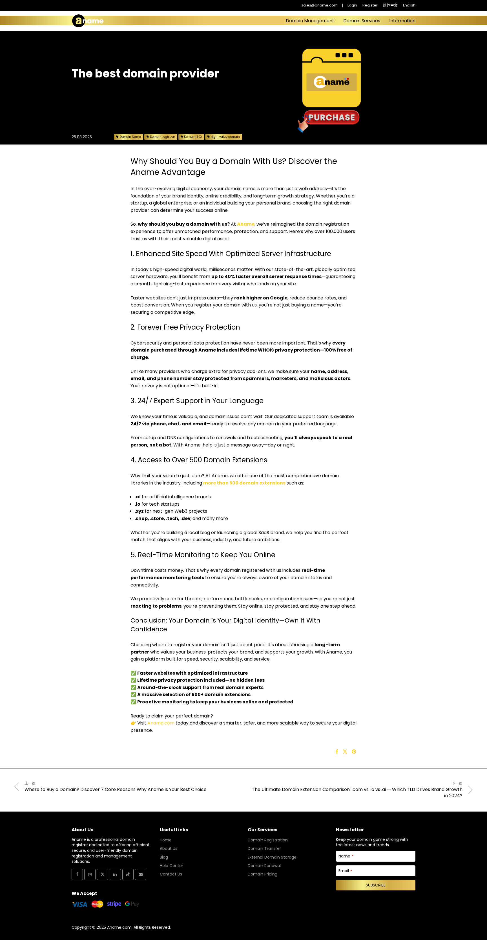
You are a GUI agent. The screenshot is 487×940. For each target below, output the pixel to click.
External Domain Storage (272, 857)
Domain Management (310, 20)
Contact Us (171, 874)
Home (166, 840)
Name (345, 856)
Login (352, 5)
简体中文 (390, 5)
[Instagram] (90, 874)
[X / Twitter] (102, 874)
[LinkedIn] (115, 874)
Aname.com (161, 723)
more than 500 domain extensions (244, 483)
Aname (245, 224)
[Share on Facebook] (336, 752)
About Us (168, 848)
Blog (164, 857)
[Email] (140, 874)
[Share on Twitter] (344, 752)
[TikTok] (128, 874)
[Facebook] (77, 874)
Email (345, 871)
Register (370, 5)
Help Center (171, 865)
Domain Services (361, 20)
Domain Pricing (262, 874)
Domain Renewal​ (264, 865)
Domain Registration (268, 840)
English (409, 5)
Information (402, 20)
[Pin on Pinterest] (354, 752)
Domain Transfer (264, 848)
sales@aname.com (319, 5)
